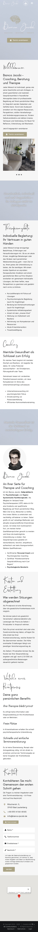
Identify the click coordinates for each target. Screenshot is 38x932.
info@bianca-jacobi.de (17, 816)
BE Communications (10, 926)
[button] (19, 896)
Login (30, 929)
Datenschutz (21, 929)
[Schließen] (28, 889)
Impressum (10, 929)
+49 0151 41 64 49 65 (16, 812)
